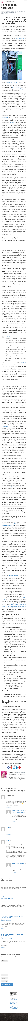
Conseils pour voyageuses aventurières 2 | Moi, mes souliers (13, 917)
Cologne (22, 89)
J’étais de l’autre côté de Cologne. (15, 486)
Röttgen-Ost (5, 117)
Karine (8, 827)
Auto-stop (18, 11)
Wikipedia (23, 362)
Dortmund (11, 122)
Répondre (8, 807)
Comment (5, 960)
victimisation (7, 577)
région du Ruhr (16, 87)
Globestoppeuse (20, 772)
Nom (4, 975)
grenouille (15, 337)
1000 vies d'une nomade (11, 11)
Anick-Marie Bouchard (18, 810)
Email (4, 978)
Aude (7, 840)
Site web (5, 981)
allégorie (8, 337)
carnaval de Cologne (12, 82)
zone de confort (20, 38)
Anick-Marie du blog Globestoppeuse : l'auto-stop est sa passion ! (14, 897)
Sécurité (16, 12)
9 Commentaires (5, 13)
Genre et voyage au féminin (9, 12)
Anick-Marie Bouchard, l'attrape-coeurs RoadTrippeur (12, 935)
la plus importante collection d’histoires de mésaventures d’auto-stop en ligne (14, 606)
